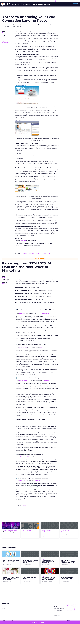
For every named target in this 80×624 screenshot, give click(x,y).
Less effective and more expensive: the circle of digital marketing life (50, 576)
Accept (53, 0)
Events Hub (47, 4)
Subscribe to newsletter (58, 608)
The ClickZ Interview (37, 4)
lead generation (23, 36)
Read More (48, 0)
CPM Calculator (27, 4)
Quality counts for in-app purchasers (30, 576)
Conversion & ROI (5, 42)
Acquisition (4, 39)
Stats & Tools (5, 603)
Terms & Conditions (57, 610)
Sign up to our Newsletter (40, 622)
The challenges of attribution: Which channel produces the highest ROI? (69, 559)
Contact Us (55, 606)
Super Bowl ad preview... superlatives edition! (69, 576)
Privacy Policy (56, 613)
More (18, 4)
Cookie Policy (56, 611)
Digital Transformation (12, 530)
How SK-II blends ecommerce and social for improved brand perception (11, 576)
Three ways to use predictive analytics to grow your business (30, 559)
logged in (23, 240)
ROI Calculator (5, 608)
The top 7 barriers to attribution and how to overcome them (50, 559)
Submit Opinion (56, 615)
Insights (14, 4)
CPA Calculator (5, 606)
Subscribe (76, 3)
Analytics (4, 40)
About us (55, 604)
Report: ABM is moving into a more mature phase (11, 559)
